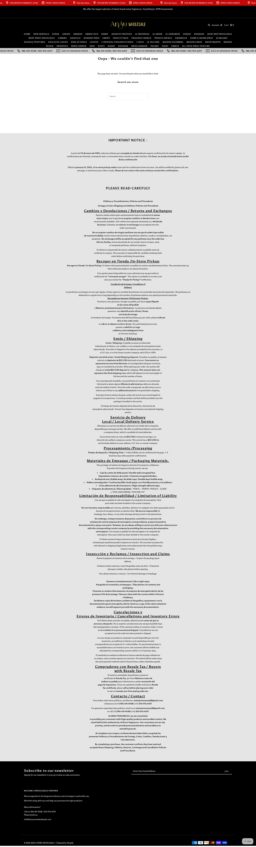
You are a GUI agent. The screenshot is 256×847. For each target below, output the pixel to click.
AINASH (66, 34)
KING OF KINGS (79, 42)
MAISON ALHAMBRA (173, 42)
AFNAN (55, 34)
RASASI (111, 46)
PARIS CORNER (79, 46)
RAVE (92, 46)
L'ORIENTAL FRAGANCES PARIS (117, 42)
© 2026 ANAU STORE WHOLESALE (39, 843)
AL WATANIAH (142, 34)
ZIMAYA (175, 46)
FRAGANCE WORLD (141, 38)
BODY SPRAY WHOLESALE (42, 38)
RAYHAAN (123, 46)
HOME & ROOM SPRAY (201, 38)
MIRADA (228, 42)
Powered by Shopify (64, 843)
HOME (27, 34)
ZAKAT (165, 46)
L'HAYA (140, 42)
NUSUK (49, 46)
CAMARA (62, 38)
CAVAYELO (75, 38)
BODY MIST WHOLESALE (219, 34)
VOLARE (155, 46)
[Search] (209, 25)
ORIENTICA (62, 46)
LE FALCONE (153, 42)
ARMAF (104, 34)
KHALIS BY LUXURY (58, 42)
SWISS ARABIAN (139, 46)
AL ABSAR (157, 34)
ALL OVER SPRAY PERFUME (196, 46)
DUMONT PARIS (91, 38)
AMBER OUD (91, 34)
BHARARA (199, 34)
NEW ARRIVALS (41, 34)
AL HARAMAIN (172, 34)
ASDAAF (187, 34)
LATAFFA (94, 42)
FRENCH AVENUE (163, 38)
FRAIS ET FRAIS (120, 38)
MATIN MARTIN (213, 42)
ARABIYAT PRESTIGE (121, 34)
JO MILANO (221, 38)
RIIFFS (101, 46)
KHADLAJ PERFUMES (34, 42)
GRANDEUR (181, 38)
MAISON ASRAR (194, 42)
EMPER (106, 38)
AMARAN (77, 34)
